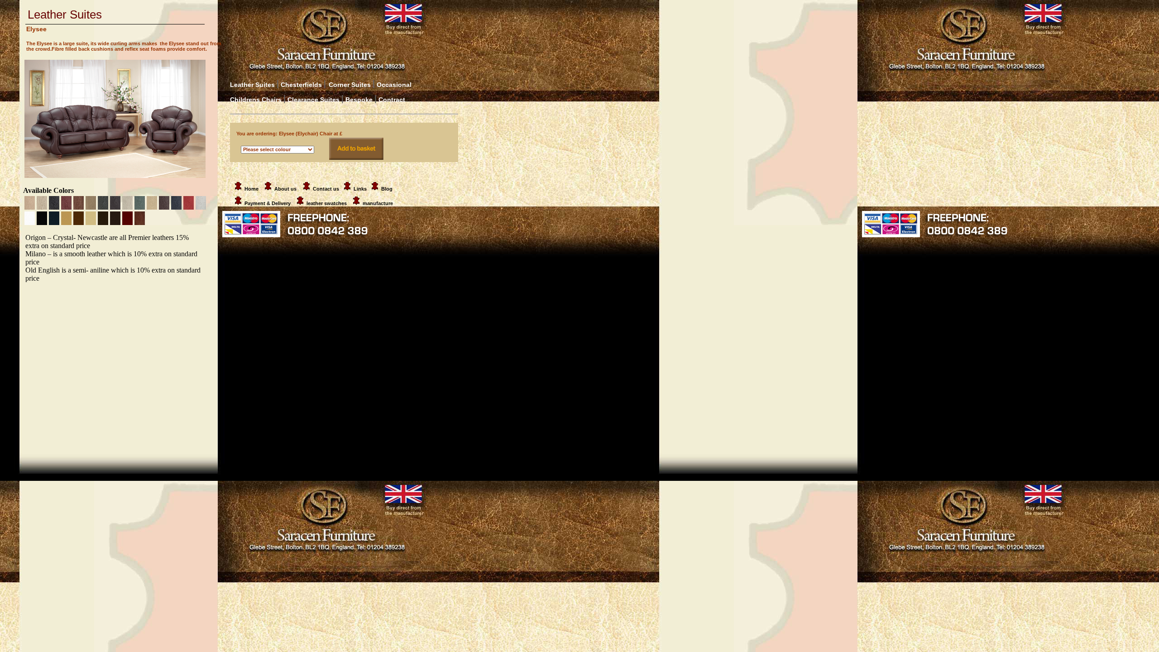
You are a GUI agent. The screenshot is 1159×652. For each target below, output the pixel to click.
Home (252, 189)
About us (285, 189)
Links (360, 189)
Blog (387, 189)
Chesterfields (301, 84)
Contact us (326, 189)
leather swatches (327, 203)
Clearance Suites (313, 99)
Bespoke (360, 99)
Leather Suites (252, 84)
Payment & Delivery (268, 203)
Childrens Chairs (256, 99)
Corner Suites (350, 84)
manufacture (378, 203)
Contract (391, 99)
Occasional (392, 84)
